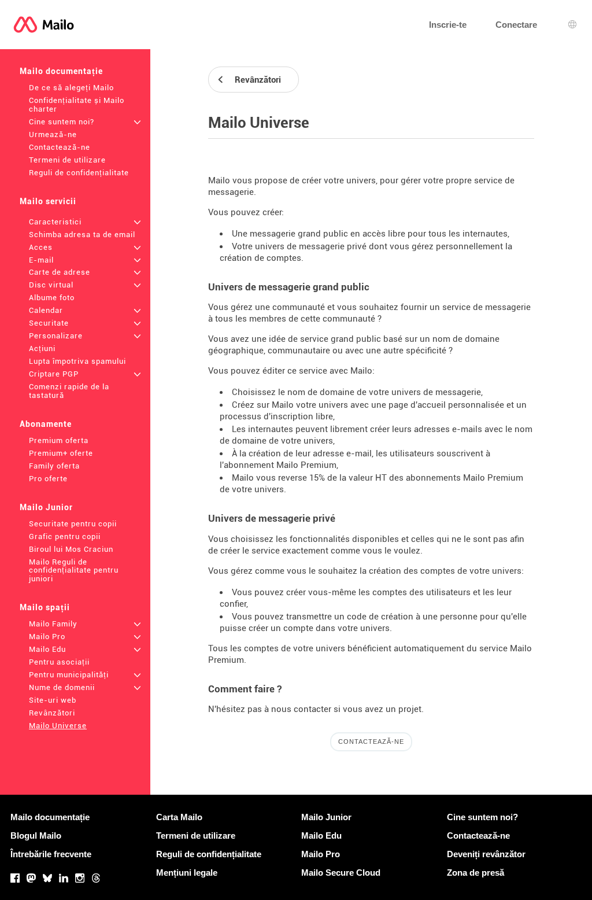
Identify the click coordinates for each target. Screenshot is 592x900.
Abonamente (46, 424)
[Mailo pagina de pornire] (43, 24)
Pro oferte (48, 478)
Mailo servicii (48, 201)
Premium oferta (58, 440)
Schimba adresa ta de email (82, 234)
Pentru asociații (59, 662)
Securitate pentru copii (73, 523)
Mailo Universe (58, 725)
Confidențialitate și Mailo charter (76, 104)
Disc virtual (51, 285)
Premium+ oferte (61, 453)
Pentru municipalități (69, 674)
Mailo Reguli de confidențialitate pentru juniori (74, 571)
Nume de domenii (62, 687)
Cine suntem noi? (61, 121)
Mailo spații (45, 607)
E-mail (41, 260)
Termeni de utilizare (67, 160)
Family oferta (54, 466)
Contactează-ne (59, 147)
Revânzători (52, 713)
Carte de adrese (59, 272)
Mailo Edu (47, 649)
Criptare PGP (54, 374)
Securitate (49, 323)
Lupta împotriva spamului (77, 361)
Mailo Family (53, 623)
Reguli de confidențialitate (79, 172)
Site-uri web (52, 700)
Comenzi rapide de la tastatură (69, 391)
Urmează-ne (53, 134)
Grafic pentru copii (65, 536)
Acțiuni (42, 348)
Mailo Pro (47, 636)
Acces (41, 247)
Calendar (46, 310)
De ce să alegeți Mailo (71, 87)
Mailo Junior (46, 507)
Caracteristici (55, 221)
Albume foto (52, 297)
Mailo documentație (61, 71)
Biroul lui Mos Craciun (71, 549)
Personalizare (56, 335)
